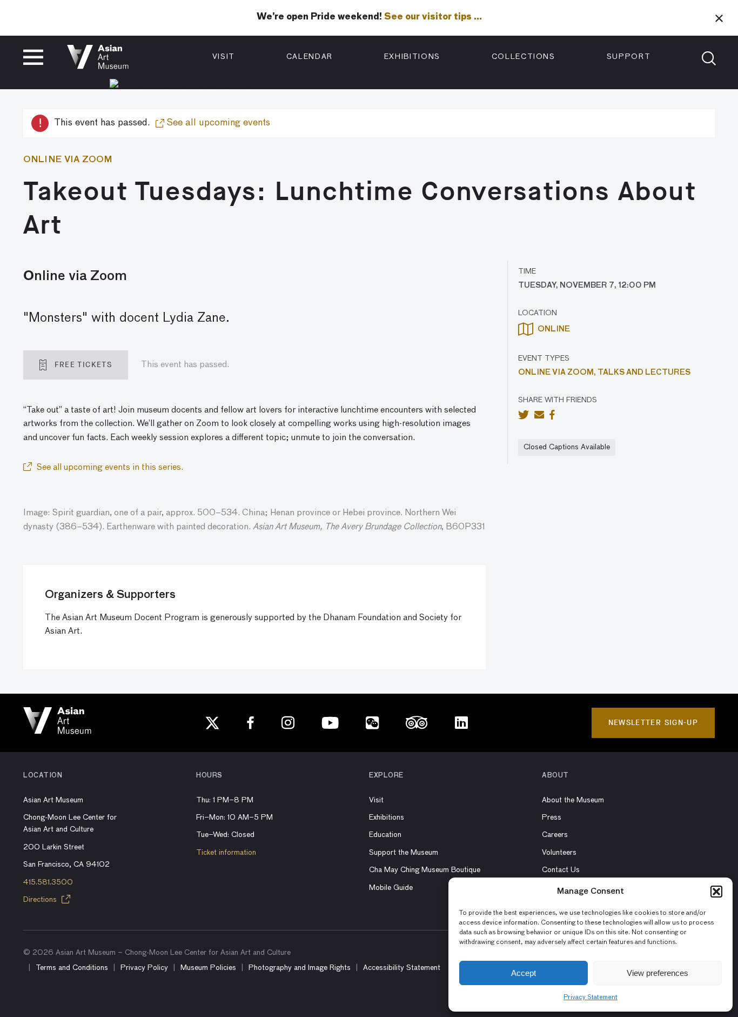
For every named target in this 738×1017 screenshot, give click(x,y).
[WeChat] (372, 722)
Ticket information (226, 852)
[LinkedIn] (461, 722)
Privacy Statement (590, 997)
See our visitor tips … (433, 17)
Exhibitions (412, 57)
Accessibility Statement (401, 968)
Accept (523, 973)
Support (629, 57)
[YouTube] (330, 722)
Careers (555, 835)
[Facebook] (251, 722)
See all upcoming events (217, 123)
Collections (523, 57)
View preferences (657, 973)
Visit (223, 57)
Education (385, 835)
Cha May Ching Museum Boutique (424, 870)
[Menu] (33, 57)
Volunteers (559, 852)
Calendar (309, 57)
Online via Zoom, (558, 372)
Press (551, 817)
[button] (716, 891)
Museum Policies (208, 968)
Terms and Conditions (72, 968)
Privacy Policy (144, 968)
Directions (41, 899)
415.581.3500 (48, 882)
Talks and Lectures (644, 372)
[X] (212, 722)
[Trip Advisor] (417, 722)
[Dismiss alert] (719, 17)
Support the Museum (403, 852)
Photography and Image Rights (300, 968)
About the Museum (573, 800)
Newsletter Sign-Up (653, 722)
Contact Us (561, 870)
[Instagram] (288, 722)
